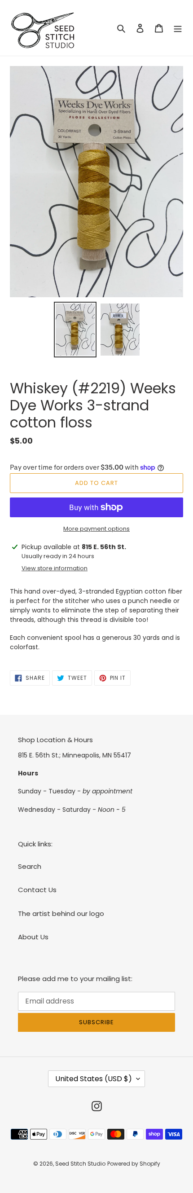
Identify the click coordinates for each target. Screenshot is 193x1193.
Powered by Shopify (133, 1163)
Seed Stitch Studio (80, 1163)
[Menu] (177, 28)
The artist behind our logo (61, 913)
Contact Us (37, 889)
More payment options (96, 528)
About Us (33, 937)
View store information (55, 568)
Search (29, 866)
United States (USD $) (93, 1079)
